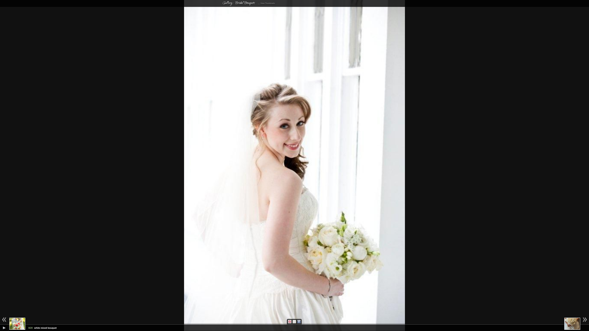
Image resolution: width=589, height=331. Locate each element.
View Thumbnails (267, 3)
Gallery (227, 3)
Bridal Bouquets (245, 3)
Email (294, 321)
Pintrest (289, 321)
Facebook (299, 321)
